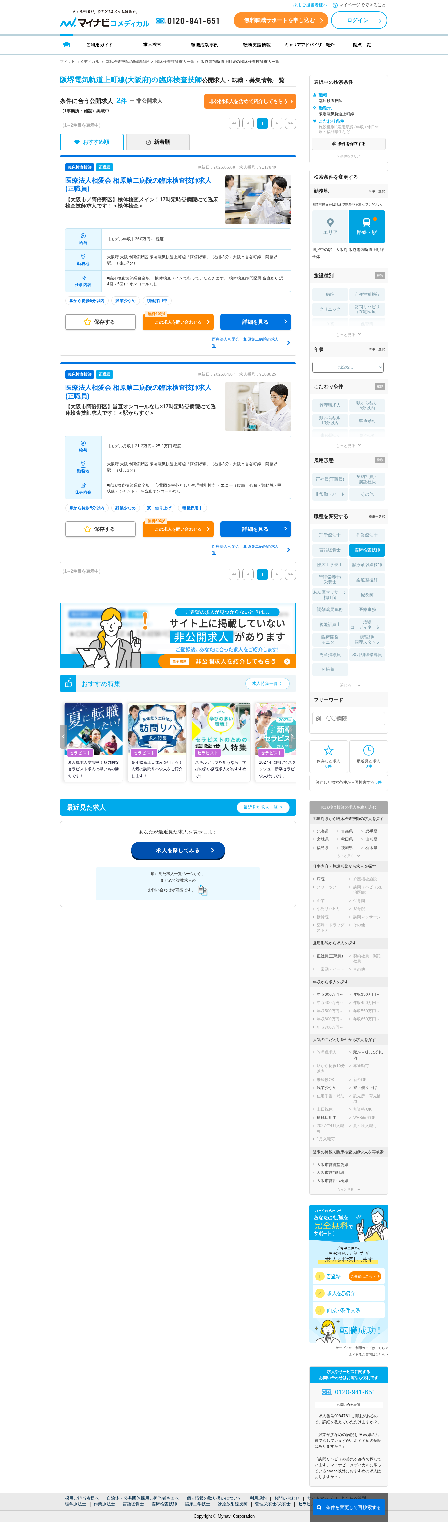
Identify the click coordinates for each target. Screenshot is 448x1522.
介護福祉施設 (367, 294)
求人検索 (152, 44)
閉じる (346, 685)
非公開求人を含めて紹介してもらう (248, 101)
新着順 (162, 142)
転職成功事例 (204, 44)
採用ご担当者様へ (310, 4)
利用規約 (258, 1498)
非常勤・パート (330, 494)
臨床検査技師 (164, 1503)
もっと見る (346, 334)
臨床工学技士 (197, 1503)
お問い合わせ (287, 1498)
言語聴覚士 (133, 1503)
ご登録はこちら (363, 1276)
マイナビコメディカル (79, 61)
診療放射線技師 (233, 1503)
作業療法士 (104, 1503)
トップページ (66, 44)
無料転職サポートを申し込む (279, 20)
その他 (367, 494)
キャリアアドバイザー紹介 (309, 44)
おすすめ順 (96, 142)
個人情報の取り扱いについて (214, 1498)
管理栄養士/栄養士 (273, 1503)
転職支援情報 (257, 44)
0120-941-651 (188, 21)
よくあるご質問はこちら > (368, 1354)
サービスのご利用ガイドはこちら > (362, 1348)
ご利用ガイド (99, 44)
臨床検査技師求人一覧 (174, 61)
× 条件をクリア (348, 156)
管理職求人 (330, 405)
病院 (330, 294)
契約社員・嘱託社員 (367, 479)
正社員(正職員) (330, 479)
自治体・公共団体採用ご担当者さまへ (143, 1498)
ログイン (358, 20)
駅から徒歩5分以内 (367, 406)
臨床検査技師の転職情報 (127, 61)
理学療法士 (75, 1503)
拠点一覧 (362, 44)
